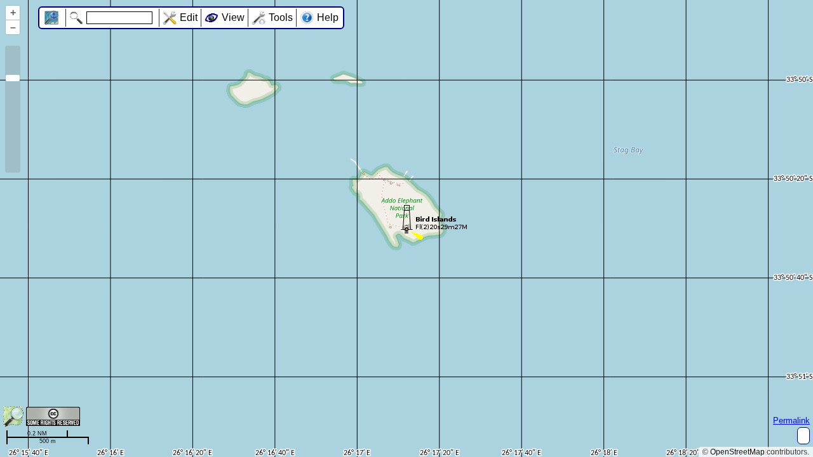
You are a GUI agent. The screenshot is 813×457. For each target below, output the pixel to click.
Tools (281, 17)
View (233, 17)
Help (328, 17)
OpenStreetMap (737, 451)
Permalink (791, 420)
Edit (189, 17)
